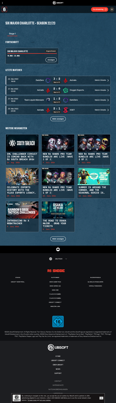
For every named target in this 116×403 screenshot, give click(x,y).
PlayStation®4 (55, 298)
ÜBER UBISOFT (58, 365)
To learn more (32, 400)
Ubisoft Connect (58, 360)
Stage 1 (12, 33)
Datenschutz (58, 385)
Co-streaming (98, 9)
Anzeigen (51, 60)
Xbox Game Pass (55, 282)
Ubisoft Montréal (18, 282)
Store (58, 356)
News (58, 369)
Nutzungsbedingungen (58, 389)
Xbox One (55, 290)
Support (58, 373)
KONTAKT (58, 381)
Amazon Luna (55, 306)
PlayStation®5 (55, 294)
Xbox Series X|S (55, 286)
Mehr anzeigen (58, 119)
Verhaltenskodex (95, 286)
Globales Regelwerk (95, 282)
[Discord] (58, 249)
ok (101, 398)
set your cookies (45, 400)
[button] (58, 80)
